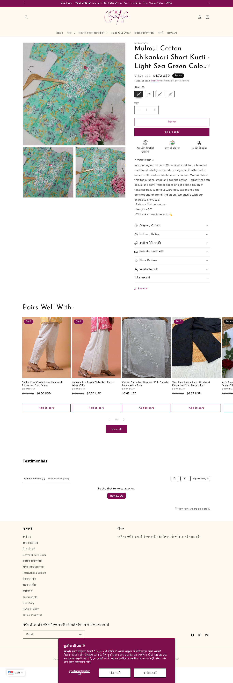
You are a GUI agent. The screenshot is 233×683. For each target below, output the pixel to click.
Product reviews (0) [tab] (34, 478)
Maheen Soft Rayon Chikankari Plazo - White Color (93, 383)
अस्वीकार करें (150, 672)
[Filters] (184, 478)
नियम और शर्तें (29, 549)
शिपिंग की (155, 81)
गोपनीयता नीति (83, 662)
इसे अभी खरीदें (172, 132)
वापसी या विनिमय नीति (32, 560)
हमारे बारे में (27, 591)
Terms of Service (32, 615)
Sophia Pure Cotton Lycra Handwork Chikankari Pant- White (42, 383)
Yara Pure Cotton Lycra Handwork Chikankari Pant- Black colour (191, 383)
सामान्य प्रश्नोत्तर (30, 542)
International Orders (34, 572)
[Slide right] (124, 420)
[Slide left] (109, 420)
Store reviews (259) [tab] (58, 478)
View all (117, 429)
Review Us (116, 495)
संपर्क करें (27, 536)
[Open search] (175, 478)
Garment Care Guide (35, 555)
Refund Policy (31, 609)
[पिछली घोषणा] (24, 3)
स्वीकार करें (114, 672)
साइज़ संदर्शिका (29, 585)
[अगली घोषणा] (209, 3)
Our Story (28, 603)
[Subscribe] (80, 635)
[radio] (138, 94)
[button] (26, 17)
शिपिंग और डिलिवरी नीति (33, 566)
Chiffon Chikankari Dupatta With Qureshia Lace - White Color (146, 383)
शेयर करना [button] (143, 288)
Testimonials (30, 597)
